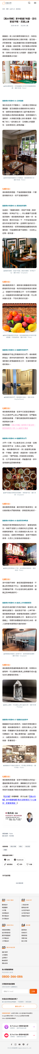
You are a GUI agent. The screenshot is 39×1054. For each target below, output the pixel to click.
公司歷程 (5, 955)
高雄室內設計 (26, 916)
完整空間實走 (6, 930)
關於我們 (5, 952)
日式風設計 (5, 919)
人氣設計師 (25, 905)
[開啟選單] (35, 3)
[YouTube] (19, 1044)
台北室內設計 (26, 910)
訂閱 (33, 991)
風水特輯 (13, 846)
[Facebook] (11, 1044)
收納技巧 (24, 933)
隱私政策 (5, 963)
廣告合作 (18, 1006)
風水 (20, 846)
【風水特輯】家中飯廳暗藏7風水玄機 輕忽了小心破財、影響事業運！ (19, 799)
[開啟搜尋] (29, 3)
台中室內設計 (26, 913)
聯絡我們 (5, 960)
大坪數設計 (5, 938)
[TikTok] (27, 1044)
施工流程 (24, 941)
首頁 (3, 9)
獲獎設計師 (25, 907)
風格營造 (24, 935)
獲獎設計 (5, 905)
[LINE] (23, 1044)
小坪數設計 (5, 941)
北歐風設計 (5, 913)
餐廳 (5, 850)
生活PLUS (12, 9)
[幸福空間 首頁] (6, 3)
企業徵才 (5, 958)
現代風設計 (5, 916)
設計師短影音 (6, 933)
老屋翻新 (5, 907)
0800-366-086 (12, 976)
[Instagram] (15, 1044)
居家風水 (18, 9)
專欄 (7, 9)
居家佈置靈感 (6, 935)
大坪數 (4, 910)
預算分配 (24, 938)
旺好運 (27, 846)
